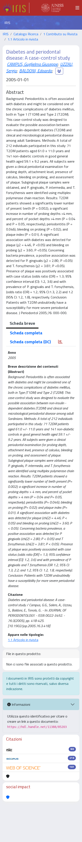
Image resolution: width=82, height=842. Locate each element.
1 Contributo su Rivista (60, 34)
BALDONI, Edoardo (35, 70)
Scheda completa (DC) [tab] (30, 341)
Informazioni (20, 704)
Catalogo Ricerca (26, 34)
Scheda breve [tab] (22, 323)
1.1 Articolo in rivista (23, 39)
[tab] (60, 341)
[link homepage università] (52, 8)
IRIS (6, 34)
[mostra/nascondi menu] (77, 8)
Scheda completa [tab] (26, 332)
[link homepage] (16, 8)
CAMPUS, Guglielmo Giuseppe (32, 64)
